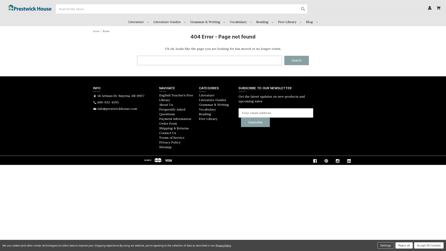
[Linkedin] (349, 161)
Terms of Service (171, 138)
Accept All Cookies (429, 245)
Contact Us (167, 133)
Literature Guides (167, 22)
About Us (166, 105)
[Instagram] (337, 161)
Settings (385, 245)
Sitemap (165, 147)
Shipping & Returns (174, 128)
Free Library (287, 22)
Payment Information (175, 119)
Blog (310, 22)
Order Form (168, 123)
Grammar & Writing (205, 22)
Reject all (404, 245)
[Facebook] (315, 161)
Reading (262, 22)
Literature (136, 22)
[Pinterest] (326, 161)
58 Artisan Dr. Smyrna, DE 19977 (120, 96)
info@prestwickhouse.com (117, 109)
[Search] (303, 9)
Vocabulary (239, 22)
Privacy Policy (170, 142)
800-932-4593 (108, 102)
